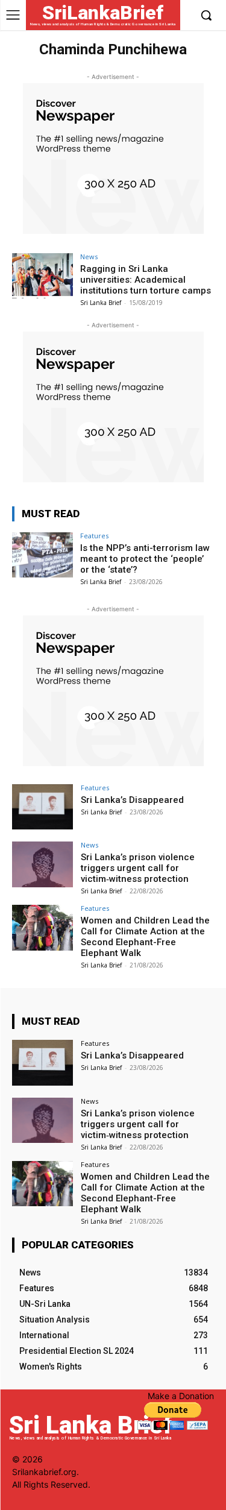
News (89, 256)
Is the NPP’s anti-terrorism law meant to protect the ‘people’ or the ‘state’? (145, 559)
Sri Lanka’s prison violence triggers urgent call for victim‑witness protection (138, 868)
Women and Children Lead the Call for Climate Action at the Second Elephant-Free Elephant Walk (145, 936)
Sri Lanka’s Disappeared (132, 799)
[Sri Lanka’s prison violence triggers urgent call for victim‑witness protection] (42, 864)
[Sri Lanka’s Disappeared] (42, 806)
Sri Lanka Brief (100, 302)
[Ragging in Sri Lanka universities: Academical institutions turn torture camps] (42, 275)
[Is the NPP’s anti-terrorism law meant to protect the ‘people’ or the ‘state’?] (42, 554)
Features (94, 535)
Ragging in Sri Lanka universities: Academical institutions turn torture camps (145, 279)
